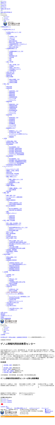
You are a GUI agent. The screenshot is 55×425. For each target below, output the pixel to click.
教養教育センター (10, 128)
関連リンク (9, 408)
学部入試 (8, 276)
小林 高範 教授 (7, 365)
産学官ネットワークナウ (15, 229)
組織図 (11, 52)
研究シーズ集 (9, 232)
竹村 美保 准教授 (8, 370)
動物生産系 (12, 95)
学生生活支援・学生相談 (12, 173)
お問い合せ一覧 (10, 72)
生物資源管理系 (13, 97)
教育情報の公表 (13, 55)
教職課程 (11, 137)
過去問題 (11, 280)
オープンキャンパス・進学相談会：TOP (19, 296)
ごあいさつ (12, 38)
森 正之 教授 (7, 369)
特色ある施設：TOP (11, 257)
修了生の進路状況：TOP (15, 208)
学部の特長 (9, 86)
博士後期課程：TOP (14, 158)
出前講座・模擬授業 (11, 249)
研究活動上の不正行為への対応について (19, 243)
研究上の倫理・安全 (11, 238)
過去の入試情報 (13, 283)
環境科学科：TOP (13, 104)
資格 (7, 211)
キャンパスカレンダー (12, 175)
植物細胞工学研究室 (14, 268)
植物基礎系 (12, 92)
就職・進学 (6, 192)
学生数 (11, 54)
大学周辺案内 (9, 184)
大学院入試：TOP (13, 289)
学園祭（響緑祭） (10, 185)
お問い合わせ (4, 312)
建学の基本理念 (13, 41)
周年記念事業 (9, 76)
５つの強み (12, 39)
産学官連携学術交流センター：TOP (18, 227)
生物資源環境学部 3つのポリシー (18, 44)
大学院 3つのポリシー (15, 45)
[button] (27, 20)
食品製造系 (12, 120)
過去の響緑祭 (12, 189)
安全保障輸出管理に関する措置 (17, 248)
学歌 (10, 58)
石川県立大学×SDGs (11, 236)
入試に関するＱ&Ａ (11, 305)
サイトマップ (45, 408)
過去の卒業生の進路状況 (15, 204)
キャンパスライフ (8, 166)
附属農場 (8, 258)
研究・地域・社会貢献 (9, 220)
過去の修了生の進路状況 (15, 210)
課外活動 (8, 191)
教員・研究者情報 (10, 233)
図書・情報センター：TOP (16, 179)
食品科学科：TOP (13, 117)
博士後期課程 (9, 156)
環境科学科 (9, 101)
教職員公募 (9, 75)
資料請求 (3, 314)
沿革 (10, 60)
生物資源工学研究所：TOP (16, 262)
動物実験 (11, 245)
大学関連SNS (12, 70)
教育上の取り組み (13, 47)
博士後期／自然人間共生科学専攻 (17, 160)
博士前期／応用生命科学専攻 (16, 153)
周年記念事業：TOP (14, 79)
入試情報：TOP (10, 274)
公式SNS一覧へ (4, 406)
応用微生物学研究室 (14, 267)
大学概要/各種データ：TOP (16, 51)
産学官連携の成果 (13, 230)
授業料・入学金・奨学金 (12, 170)
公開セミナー (9, 252)
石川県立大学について (9, 29)
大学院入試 (9, 286)
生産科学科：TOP (13, 91)
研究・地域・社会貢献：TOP (13, 223)
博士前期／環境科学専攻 (15, 150)
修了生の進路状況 (10, 205)
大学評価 (11, 57)
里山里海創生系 (13, 110)
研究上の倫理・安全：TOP (16, 240)
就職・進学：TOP (10, 195)
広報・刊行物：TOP (14, 64)
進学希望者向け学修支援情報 (13, 164)
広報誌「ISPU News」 (14, 67)
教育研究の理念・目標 (12, 142)
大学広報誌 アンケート (15, 69)
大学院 (5, 138)
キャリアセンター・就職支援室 (14, 197)
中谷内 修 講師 (7, 372)
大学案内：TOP (13, 36)
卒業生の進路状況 (10, 200)
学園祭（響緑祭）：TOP (15, 188)
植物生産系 (12, 94)
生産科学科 (9, 88)
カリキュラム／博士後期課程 (16, 163)
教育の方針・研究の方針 (15, 42)
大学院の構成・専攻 (11, 141)
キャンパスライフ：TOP (12, 169)
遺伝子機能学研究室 (14, 270)
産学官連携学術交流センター (13, 224)
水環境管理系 (12, 108)
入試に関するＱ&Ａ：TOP (15, 308)
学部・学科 (6, 84)
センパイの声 (12, 98)
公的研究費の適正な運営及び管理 (17, 242)
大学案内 (8, 33)
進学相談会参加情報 (14, 298)
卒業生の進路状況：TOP (15, 202)
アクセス (48, 409)
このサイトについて (34, 408)
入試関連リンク (13, 309)
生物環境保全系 (13, 107)
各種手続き (9, 172)
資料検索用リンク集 (14, 182)
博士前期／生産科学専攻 (15, 148)
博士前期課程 (9, 144)
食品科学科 (9, 114)
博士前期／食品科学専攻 (15, 151)
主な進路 (8, 198)
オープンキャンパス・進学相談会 (14, 293)
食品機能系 (12, 123)
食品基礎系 (12, 119)
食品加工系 (12, 122)
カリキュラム (12, 100)
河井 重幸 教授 (7, 367)
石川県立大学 (4, 337)
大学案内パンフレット (6, 315)
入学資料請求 (9, 304)
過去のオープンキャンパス (16, 301)
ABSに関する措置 (13, 246)
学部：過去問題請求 (11, 285)
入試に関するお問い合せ (12, 302)
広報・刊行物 (9, 61)
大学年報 (8, 235)
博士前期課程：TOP (14, 147)
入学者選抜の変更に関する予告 (17, 282)
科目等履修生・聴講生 (12, 251)
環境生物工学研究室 (14, 265)
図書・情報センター (11, 176)
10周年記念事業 (13, 81)
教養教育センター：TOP (15, 131)
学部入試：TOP (13, 279)
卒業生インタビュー (11, 213)
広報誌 (2, 317)
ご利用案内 (12, 180)
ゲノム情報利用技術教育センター (17, 264)
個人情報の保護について (20, 408)
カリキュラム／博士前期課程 (16, 154)
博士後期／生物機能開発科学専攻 (17, 161)
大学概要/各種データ (11, 48)
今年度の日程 (12, 299)
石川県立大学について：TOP (13, 32)
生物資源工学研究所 (11, 260)
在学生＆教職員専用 (6, 318)
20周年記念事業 (13, 82)
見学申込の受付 (10, 73)
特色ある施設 (6, 254)
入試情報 (5, 271)
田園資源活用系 (13, 105)
